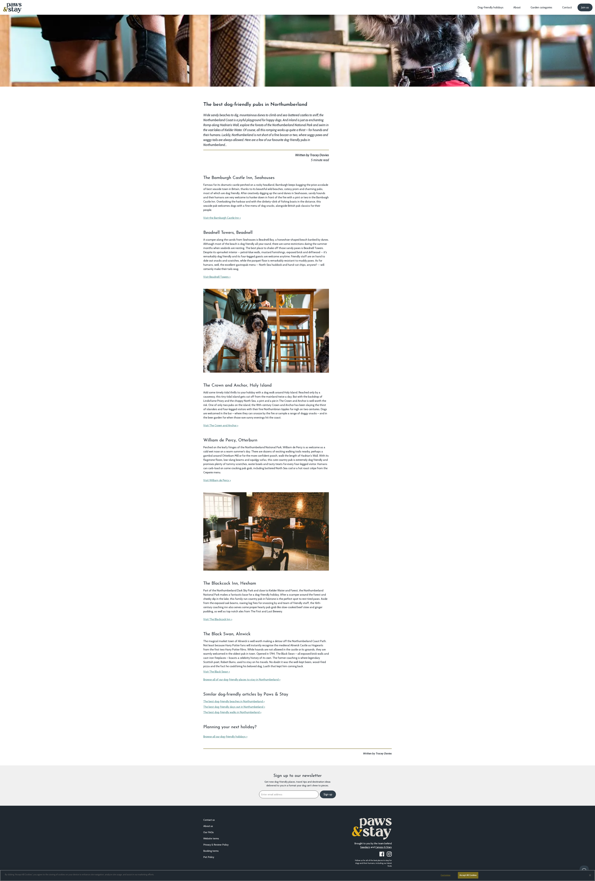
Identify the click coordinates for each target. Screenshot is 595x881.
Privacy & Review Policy (216, 844)
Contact (567, 7)
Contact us (209, 819)
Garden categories (541, 7)
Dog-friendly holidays (490, 7)
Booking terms (211, 850)
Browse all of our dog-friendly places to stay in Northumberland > (241, 679)
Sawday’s (365, 847)
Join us (585, 7)
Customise (445, 875)
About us (208, 826)
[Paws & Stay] (12, 6)
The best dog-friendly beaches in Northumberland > (234, 701)
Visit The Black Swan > (216, 671)
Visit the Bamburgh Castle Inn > (222, 217)
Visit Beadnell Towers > (217, 276)
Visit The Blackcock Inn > (217, 619)
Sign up (328, 794)
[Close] (590, 875)
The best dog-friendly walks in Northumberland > (232, 712)
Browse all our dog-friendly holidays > (225, 736)
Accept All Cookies (468, 875)
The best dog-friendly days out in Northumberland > (234, 706)
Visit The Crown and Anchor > (220, 425)
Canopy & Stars (383, 847)
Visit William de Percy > (217, 480)
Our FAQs (208, 832)
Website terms (211, 838)
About (517, 7)
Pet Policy (208, 857)
